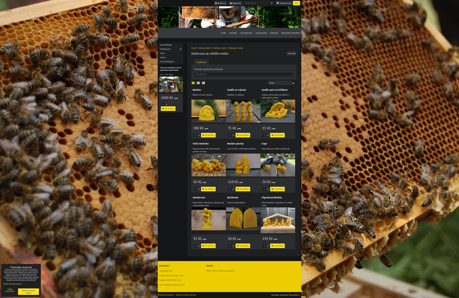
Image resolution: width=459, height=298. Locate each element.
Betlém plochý (235, 143)
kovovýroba (166, 45)
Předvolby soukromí (166, 295)
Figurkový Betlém (272, 197)
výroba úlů (165, 49)
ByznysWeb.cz (294, 295)
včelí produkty (167, 61)
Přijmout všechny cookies (28, 291)
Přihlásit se (221, 3)
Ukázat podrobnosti (10, 290)
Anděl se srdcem (236, 89)
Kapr (264, 143)
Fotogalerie (261, 33)
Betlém (197, 89)
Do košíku (209, 135)
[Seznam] (198, 84)
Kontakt (274, 33)
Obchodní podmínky (290, 33)
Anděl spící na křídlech (275, 89)
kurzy (163, 57)
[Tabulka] (203, 84)
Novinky (233, 33)
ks (198, 135)
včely (162, 53)
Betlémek (232, 197)
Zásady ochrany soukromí (186, 295)
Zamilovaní (199, 197)
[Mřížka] (193, 84)
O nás (223, 33)
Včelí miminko (201, 143)
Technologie (246, 33)
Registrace (236, 3)
